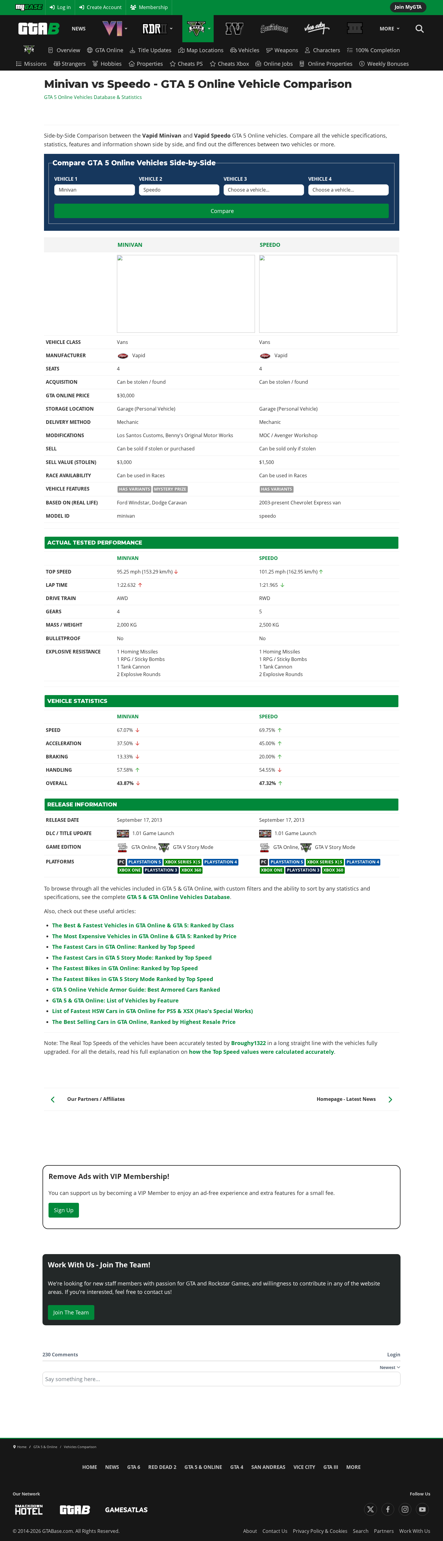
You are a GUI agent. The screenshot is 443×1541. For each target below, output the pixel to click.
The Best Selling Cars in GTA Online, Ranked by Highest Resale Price (144, 1021)
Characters (326, 50)
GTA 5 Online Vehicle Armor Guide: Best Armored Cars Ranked (136, 989)
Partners (384, 1531)
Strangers (74, 63)
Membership (153, 7)
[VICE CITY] (317, 28)
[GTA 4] (234, 28)
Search (361, 1531)
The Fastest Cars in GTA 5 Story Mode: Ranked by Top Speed (132, 957)
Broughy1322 (248, 1043)
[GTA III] (354, 28)
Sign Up (64, 1210)
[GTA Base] (39, 28)
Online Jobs (278, 63)
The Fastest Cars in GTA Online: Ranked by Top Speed (123, 946)
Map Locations (205, 50)
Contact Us (274, 1531)
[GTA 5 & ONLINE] (197, 28)
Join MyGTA (408, 7)
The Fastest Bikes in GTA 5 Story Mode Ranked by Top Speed (132, 979)
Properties (150, 63)
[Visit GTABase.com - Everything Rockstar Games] (75, 1510)
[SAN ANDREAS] (274, 28)
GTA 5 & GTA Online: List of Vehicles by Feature (115, 1000)
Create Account (104, 7)
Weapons (286, 50)
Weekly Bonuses (388, 63)
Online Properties (330, 63)
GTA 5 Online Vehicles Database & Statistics (93, 97)
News (79, 28)
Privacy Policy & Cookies (320, 1531)
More (387, 28)
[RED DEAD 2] (156, 28)
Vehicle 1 (65, 179)
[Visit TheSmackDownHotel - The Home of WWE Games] (29, 1510)
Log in (64, 7)
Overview (68, 50)
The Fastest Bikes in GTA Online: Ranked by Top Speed (125, 968)
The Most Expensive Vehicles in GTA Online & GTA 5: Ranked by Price (144, 936)
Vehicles (248, 50)
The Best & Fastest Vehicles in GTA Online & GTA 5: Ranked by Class (143, 925)
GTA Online (109, 50)
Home (89, 1467)
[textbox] (221, 1381)
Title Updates (154, 50)
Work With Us (414, 1531)
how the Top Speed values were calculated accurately (261, 1051)
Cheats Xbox (233, 63)
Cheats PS (190, 63)
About (250, 1531)
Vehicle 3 (235, 179)
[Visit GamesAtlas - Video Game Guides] (126, 1510)
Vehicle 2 (150, 179)
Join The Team (71, 1312)
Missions (35, 63)
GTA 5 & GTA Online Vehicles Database (178, 897)
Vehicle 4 (319, 179)
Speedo (270, 244)
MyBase (23, 7)
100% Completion (377, 50)
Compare (222, 210)
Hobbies (111, 63)
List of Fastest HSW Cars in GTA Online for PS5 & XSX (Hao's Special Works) (152, 1011)
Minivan (130, 244)
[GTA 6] (113, 28)
